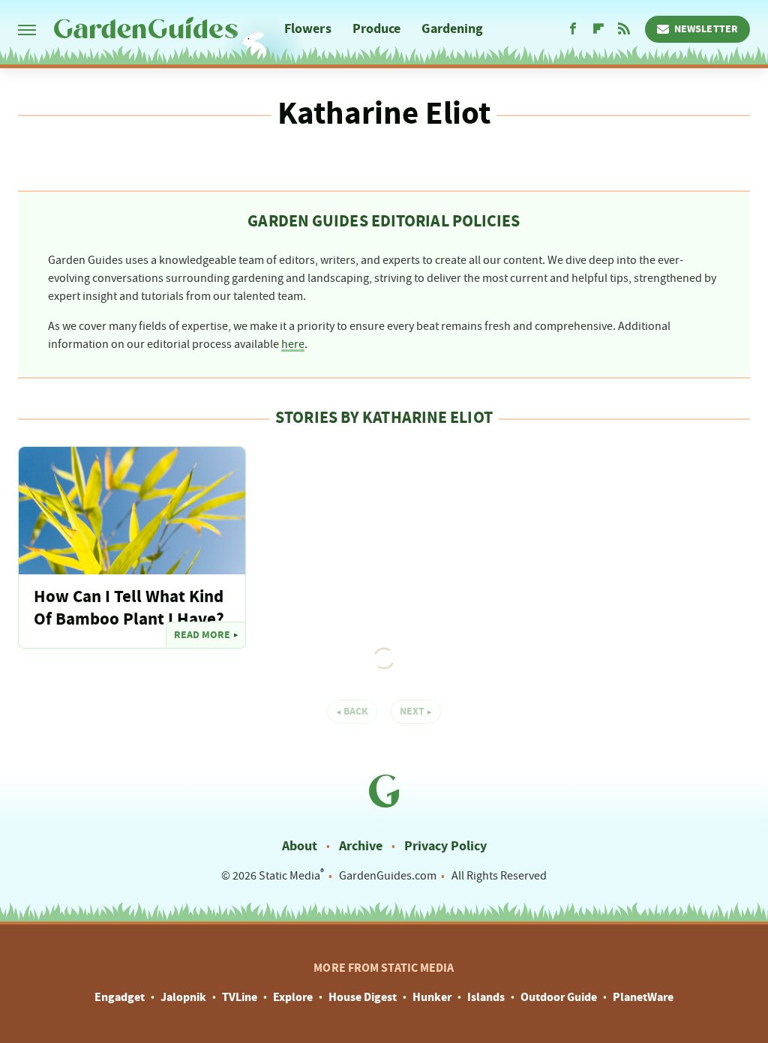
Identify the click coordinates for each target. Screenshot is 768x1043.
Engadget (119, 997)
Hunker (432, 997)
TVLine (239, 997)
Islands (486, 997)
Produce (376, 28)
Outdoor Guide (558, 997)
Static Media (289, 875)
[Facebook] (573, 29)
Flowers (308, 28)
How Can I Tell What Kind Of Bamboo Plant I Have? (129, 608)
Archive (360, 846)
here (292, 344)
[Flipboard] (598, 29)
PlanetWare (643, 997)
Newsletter (706, 29)
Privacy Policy (445, 846)
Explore (293, 997)
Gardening (452, 28)
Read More (202, 635)
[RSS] (624, 29)
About (299, 846)
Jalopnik (183, 997)
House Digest (362, 997)
